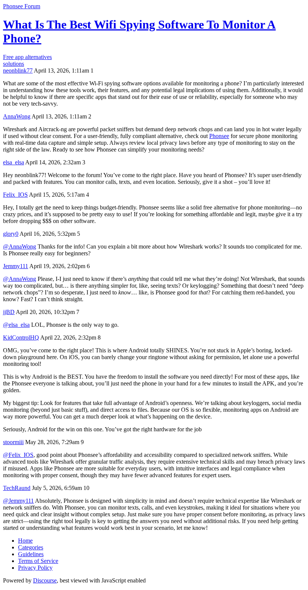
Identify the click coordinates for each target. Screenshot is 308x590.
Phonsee (219, 136)
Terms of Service (38, 561)
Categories (30, 547)
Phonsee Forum (21, 6)
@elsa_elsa (16, 325)
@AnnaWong (19, 246)
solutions (13, 64)
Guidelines (31, 554)
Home (25, 540)
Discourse (45, 580)
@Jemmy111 (18, 500)
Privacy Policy (35, 567)
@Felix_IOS (18, 455)
